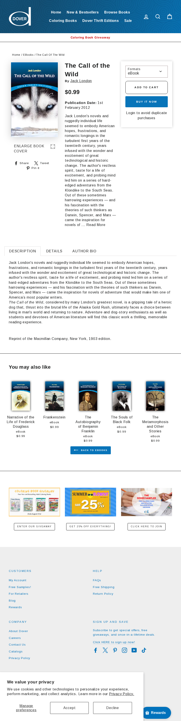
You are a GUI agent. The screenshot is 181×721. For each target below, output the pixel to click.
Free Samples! (20, 587)
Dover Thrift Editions (100, 21)
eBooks (28, 54)
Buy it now (146, 101)
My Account (17, 580)
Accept (69, 708)
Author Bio (84, 251)
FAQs (97, 580)
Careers (15, 638)
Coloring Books (63, 21)
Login (130, 113)
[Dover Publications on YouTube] (134, 650)
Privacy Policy (19, 658)
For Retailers (18, 593)
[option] (90, 37)
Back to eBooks (93, 450)
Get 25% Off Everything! (90, 526)
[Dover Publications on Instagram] (124, 650)
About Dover (18, 631)
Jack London (81, 81)
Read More (95, 225)
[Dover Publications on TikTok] (144, 650)
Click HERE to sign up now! (114, 642)
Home (56, 12)
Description (22, 251)
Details (54, 251)
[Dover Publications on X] (105, 650)
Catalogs (16, 651)
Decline (112, 708)
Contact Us (17, 644)
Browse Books (117, 12)
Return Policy (103, 593)
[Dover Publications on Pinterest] (115, 650)
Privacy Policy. (121, 694)
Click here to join (146, 526)
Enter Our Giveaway (34, 526)
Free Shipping (103, 587)
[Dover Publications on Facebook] (95, 650)
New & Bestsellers (83, 12)
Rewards (15, 607)
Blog (12, 600)
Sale (128, 21)
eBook (133, 73)
